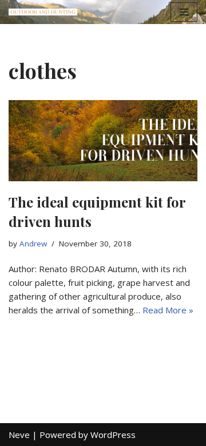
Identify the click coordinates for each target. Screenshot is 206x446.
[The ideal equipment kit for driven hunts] (103, 140)
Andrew (33, 243)
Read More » (167, 310)
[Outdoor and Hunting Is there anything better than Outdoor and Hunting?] (43, 12)
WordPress (113, 434)
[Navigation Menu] (184, 12)
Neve (19, 434)
